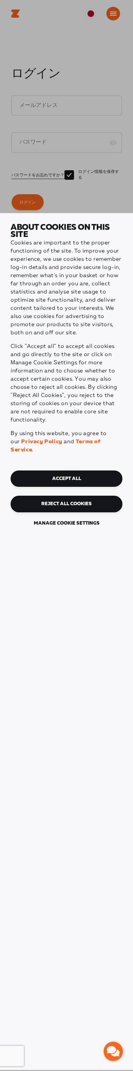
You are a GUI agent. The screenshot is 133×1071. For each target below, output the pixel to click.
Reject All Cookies (66, 503)
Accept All (66, 478)
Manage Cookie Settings (67, 523)
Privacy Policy (41, 441)
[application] (113, 1051)
